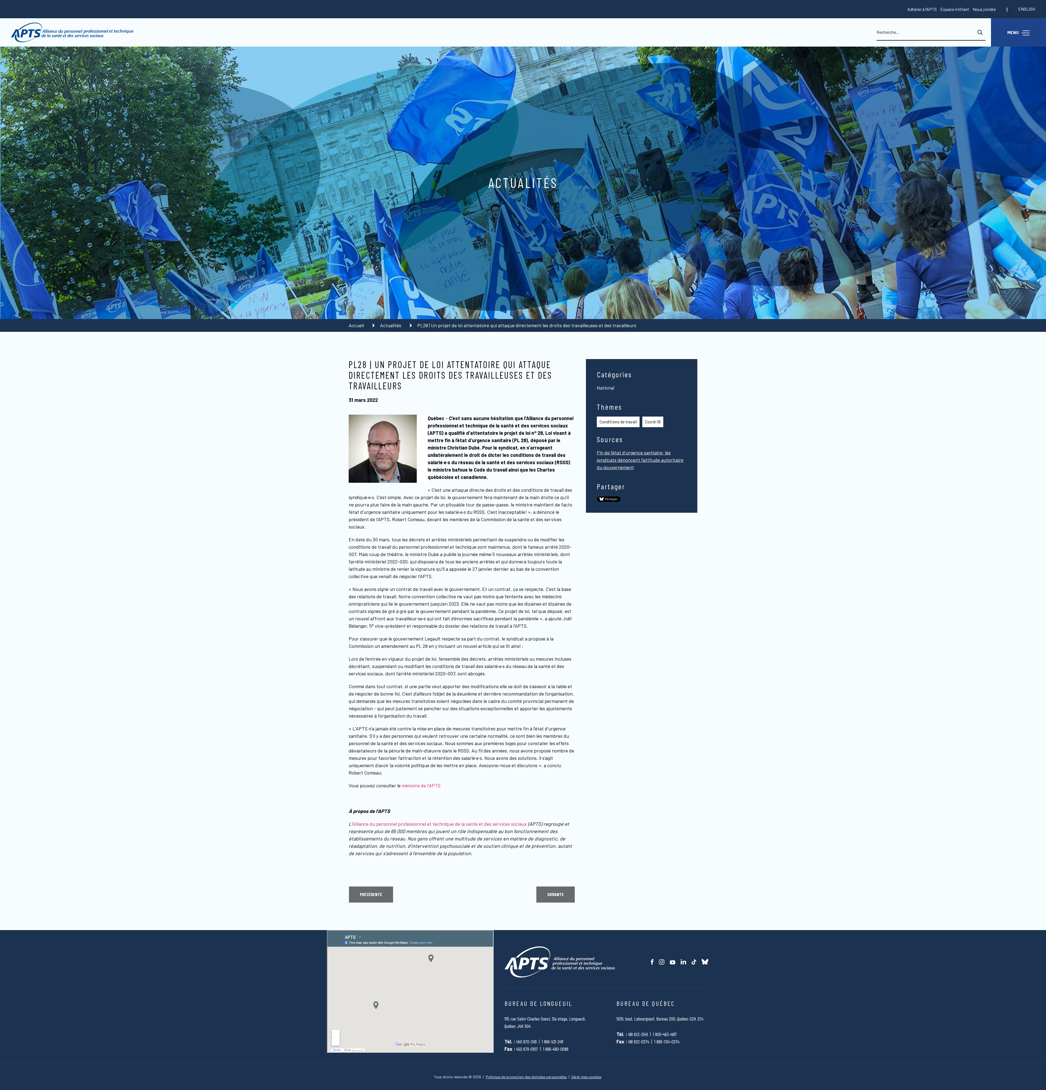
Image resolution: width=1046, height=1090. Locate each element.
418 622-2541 (638, 1034)
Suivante (555, 894)
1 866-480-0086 (555, 1049)
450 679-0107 (527, 1049)
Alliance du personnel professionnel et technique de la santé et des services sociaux (439, 824)
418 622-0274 (638, 1042)
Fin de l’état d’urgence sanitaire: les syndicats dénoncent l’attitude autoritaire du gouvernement (640, 460)
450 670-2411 (526, 1042)
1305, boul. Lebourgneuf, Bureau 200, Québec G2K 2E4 (659, 1019)
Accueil (357, 325)
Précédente (371, 894)
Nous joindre (984, 9)
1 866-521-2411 (552, 1042)
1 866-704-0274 (666, 1042)
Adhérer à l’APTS (922, 9)
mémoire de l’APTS (421, 785)
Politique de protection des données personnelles (526, 1077)
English (1026, 8)
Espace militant (954, 9)
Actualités (391, 325)
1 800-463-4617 (665, 1034)
